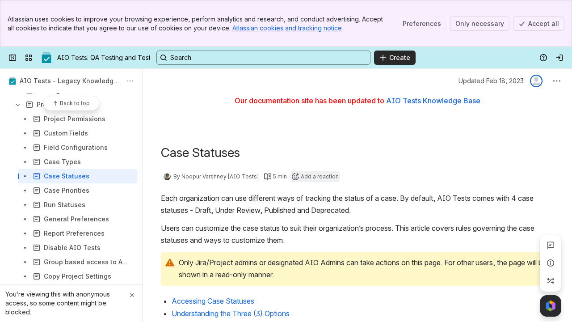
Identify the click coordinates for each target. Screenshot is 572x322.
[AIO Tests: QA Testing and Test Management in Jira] (46, 58)
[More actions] (130, 81)
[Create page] (550, 281)
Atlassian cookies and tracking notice (287, 28)
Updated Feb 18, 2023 (491, 81)
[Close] (131, 295)
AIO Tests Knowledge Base (433, 100)
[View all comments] (550, 245)
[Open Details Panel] (550, 263)
